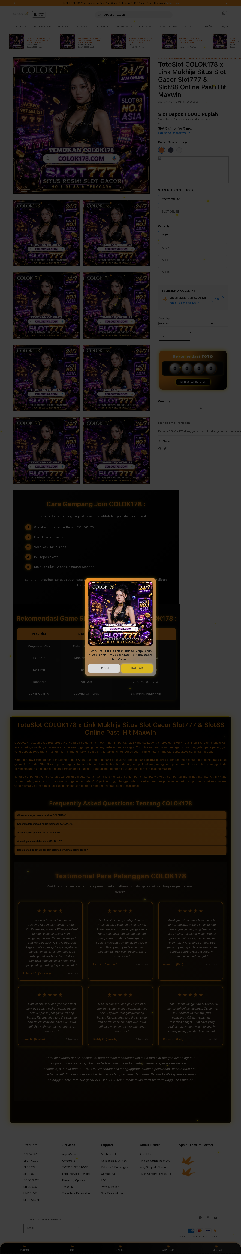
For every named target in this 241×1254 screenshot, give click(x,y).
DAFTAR (137, 668)
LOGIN (104, 668)
